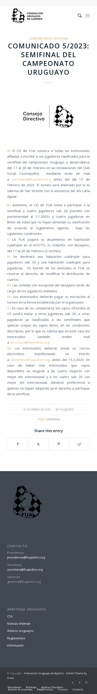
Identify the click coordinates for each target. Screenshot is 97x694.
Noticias (61, 38)
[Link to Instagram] (86, 682)
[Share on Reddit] (79, 444)
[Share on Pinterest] (59, 444)
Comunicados (40, 38)
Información (15, 645)
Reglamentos (16, 638)
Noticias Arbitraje (18, 623)
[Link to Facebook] (79, 682)
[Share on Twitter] (38, 444)
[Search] (77, 16)
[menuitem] (77, 16)
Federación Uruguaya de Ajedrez (44, 673)
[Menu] (87, 15)
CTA (9, 616)
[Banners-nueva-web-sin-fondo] (40, 16)
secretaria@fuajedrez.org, (30, 359)
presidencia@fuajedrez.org (26, 557)
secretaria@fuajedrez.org (31, 179)
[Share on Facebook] (17, 444)
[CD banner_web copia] (48, 117)
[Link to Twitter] (72, 682)
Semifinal (53, 419)
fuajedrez (67, 409)
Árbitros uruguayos (20, 631)
